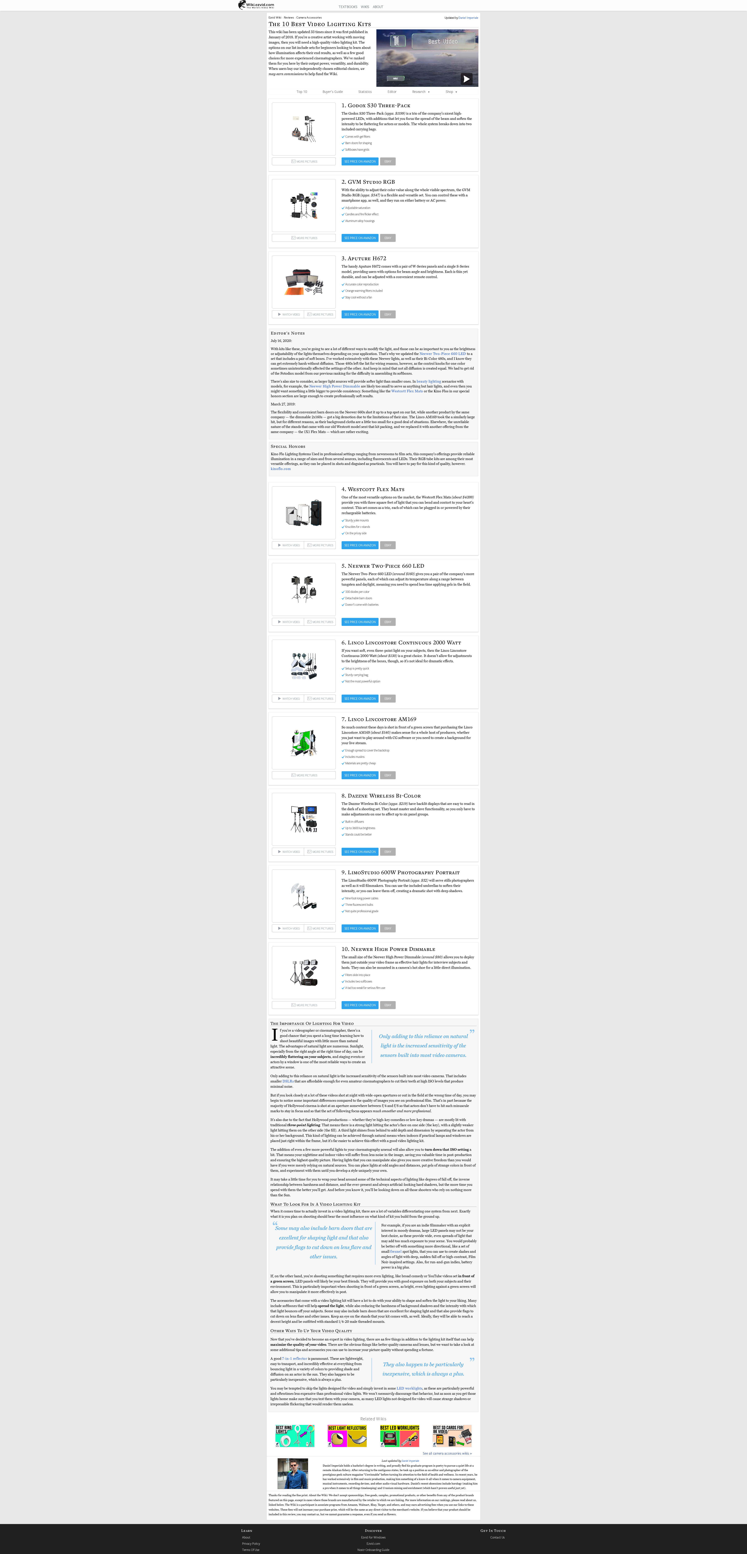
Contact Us (497, 1537)
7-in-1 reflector (294, 1358)
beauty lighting (429, 381)
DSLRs (288, 1081)
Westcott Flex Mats (407, 391)
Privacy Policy (251, 1543)
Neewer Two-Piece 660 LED (443, 354)
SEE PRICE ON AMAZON (360, 161)
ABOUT (378, 6)
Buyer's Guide (333, 91)
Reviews (289, 17)
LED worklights (409, 1388)
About (246, 1537)
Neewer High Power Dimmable (335, 386)
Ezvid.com (373, 1543)
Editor (392, 91)
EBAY (388, 161)
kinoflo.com (281, 469)
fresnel (396, 1251)
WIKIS (365, 6)
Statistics (365, 91)
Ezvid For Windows (373, 1537)
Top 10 (302, 91)
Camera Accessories (309, 17)
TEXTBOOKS (348, 6)
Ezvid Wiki (275, 17)
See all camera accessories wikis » (447, 1453)
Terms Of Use (251, 1550)
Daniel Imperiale (410, 1460)
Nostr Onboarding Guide (373, 1550)
